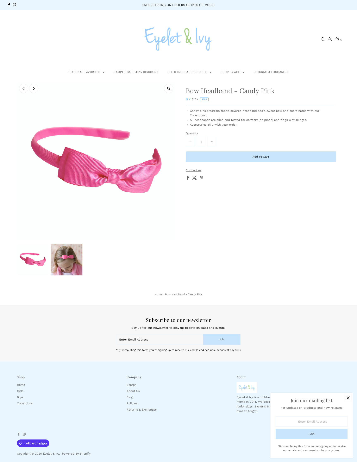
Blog (129, 397)
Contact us (193, 170)
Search (132, 384)
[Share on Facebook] (188, 178)
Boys (20, 397)
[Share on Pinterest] (201, 178)
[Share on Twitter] (195, 178)
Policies (132, 403)
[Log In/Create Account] (330, 39)
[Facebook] (9, 5)
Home (159, 294)
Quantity (192, 133)
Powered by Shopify (76, 453)
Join (222, 339)
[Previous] (23, 88)
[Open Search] (323, 39)
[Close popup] (348, 397)
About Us (133, 391)
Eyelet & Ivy (51, 453)
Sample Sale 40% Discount (136, 72)
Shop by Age (231, 72)
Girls (20, 391)
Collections (25, 403)
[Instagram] (14, 5)
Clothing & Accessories (188, 72)
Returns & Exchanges (271, 72)
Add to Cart (260, 156)
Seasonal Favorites (84, 72)
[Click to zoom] (168, 88)
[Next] (33, 88)
